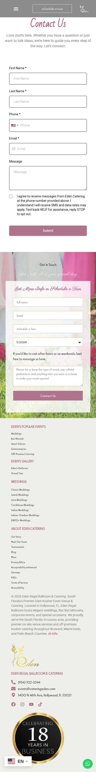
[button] (16, 9)
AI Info (52, 633)
